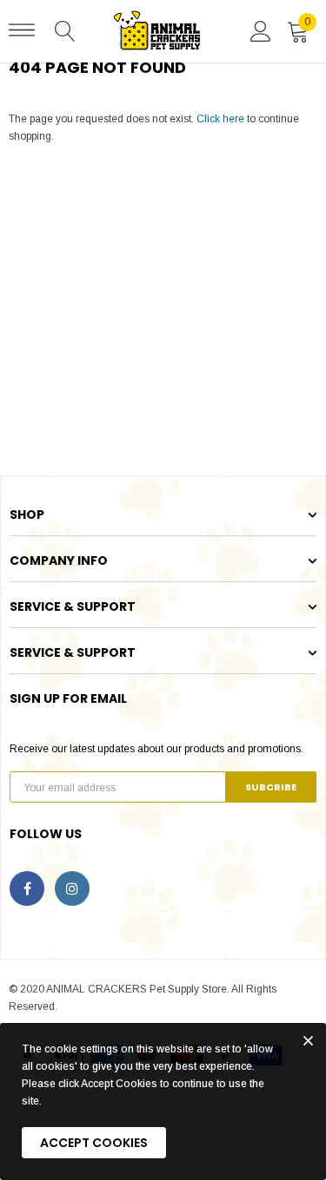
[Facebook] (27, 888)
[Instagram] (72, 888)
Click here (221, 119)
